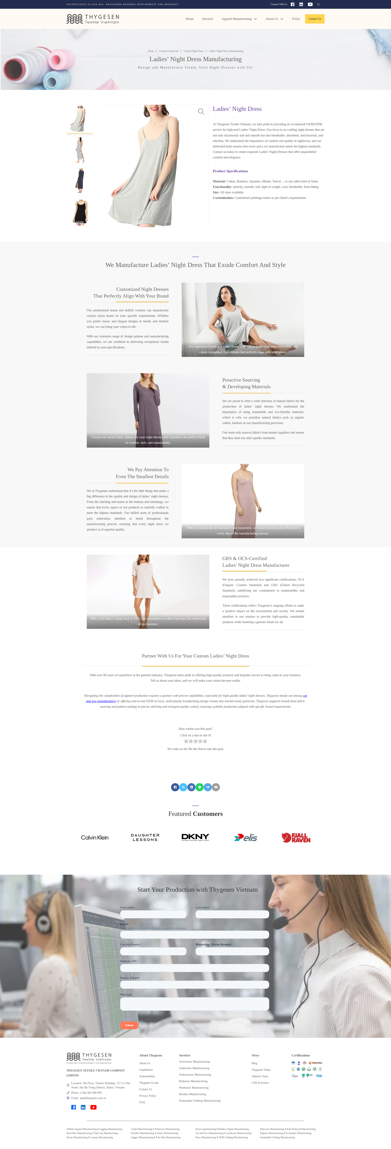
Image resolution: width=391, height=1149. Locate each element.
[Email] (216, 787)
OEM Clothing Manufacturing (233, 1137)
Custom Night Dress (194, 51)
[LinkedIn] (191, 787)
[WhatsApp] (200, 787)
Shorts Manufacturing (77, 1137)
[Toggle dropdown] (255, 19)
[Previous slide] (80, 108)
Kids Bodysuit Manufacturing (301, 1129)
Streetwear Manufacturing (167, 1129)
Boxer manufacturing (206, 1129)
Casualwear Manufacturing (238, 1133)
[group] (143, 4)
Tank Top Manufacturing (106, 1133)
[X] (183, 787)
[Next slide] (80, 224)
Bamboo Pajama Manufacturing (233, 1129)
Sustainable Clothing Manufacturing (277, 1137)
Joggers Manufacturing (142, 1137)
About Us (272, 19)
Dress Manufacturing (206, 1137)
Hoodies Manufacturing (142, 1133)
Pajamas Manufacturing (271, 1133)
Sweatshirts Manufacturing (298, 1133)
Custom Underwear (168, 51)
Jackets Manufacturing (167, 1133)
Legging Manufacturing (110, 1129)
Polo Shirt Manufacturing (168, 1137)
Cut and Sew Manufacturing (209, 1133)
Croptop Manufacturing (101, 1137)
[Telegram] (208, 787)
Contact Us (315, 18)
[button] (79, 119)
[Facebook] (175, 787)
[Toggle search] (318, 4)
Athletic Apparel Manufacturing (81, 1129)
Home (190, 19)
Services (207, 19)
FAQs (296, 19)
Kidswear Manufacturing (272, 1129)
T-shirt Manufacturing (141, 1129)
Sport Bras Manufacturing (79, 1133)
